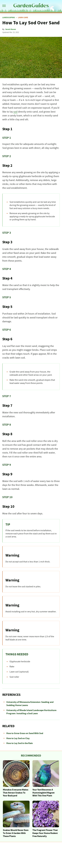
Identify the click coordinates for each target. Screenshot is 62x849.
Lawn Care (23, 18)
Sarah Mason (10, 29)
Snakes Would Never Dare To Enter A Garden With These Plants (15, 833)
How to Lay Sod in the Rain (19, 743)
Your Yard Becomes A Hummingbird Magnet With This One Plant (43, 792)
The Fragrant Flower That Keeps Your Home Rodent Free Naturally (45, 833)
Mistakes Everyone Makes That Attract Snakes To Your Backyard (15, 792)
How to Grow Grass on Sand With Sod (24, 733)
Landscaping (8, 18)
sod (15, 111)
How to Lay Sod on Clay (18, 738)
